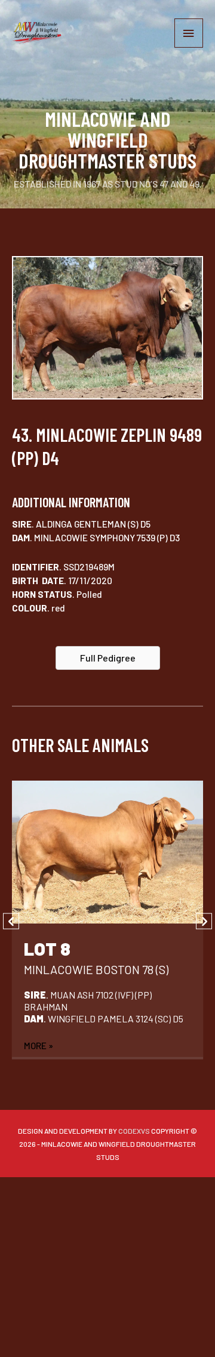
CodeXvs (134, 1131)
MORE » (38, 1045)
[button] (108, 658)
